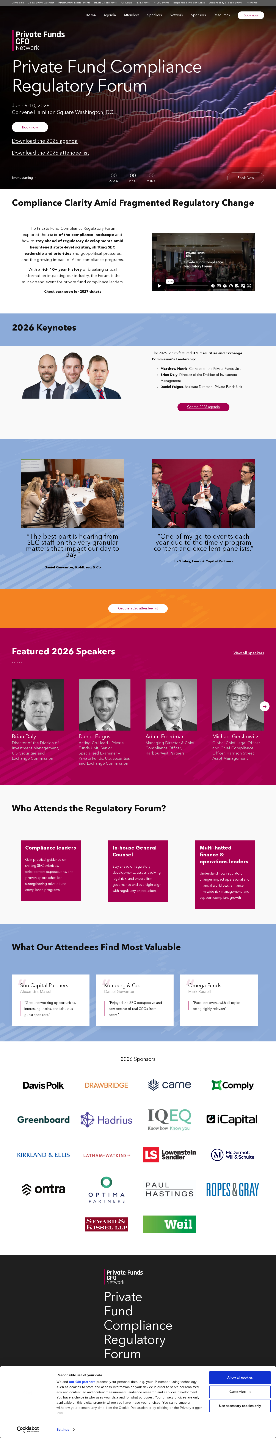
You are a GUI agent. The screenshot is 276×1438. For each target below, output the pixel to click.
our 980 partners (82, 1382)
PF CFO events (161, 3)
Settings (62, 1429)
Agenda (110, 15)
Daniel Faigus (94, 737)
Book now (251, 15)
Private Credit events (105, 3)
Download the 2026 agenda (45, 141)
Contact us (18, 3)
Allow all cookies (240, 1377)
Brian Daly (24, 737)
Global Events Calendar (41, 3)
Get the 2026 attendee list (138, 608)
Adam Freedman (165, 737)
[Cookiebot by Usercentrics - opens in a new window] (28, 1429)
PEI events (126, 3)
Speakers (154, 15)
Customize (237, 1392)
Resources (222, 15)
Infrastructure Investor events (74, 3)
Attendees (132, 15)
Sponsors (198, 15)
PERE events (142, 3)
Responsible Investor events (189, 3)
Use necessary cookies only (240, 1406)
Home (91, 15)
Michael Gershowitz (235, 737)
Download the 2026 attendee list (50, 153)
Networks (251, 3)
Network (176, 15)
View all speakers (249, 653)
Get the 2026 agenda (203, 407)
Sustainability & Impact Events (225, 3)
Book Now (245, 178)
